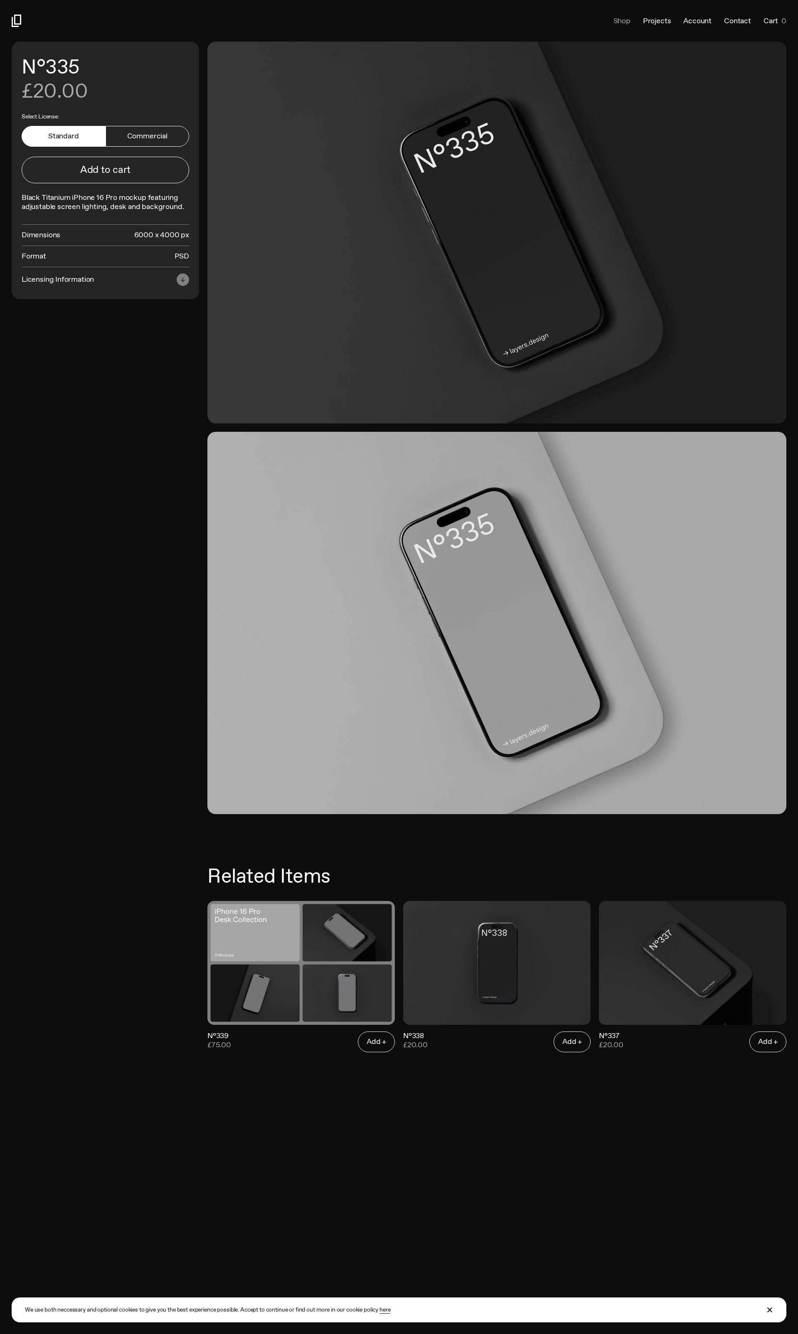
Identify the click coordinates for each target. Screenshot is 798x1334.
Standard (63, 136)
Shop (622, 21)
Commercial (147, 136)
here (384, 1309)
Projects (657, 21)
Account (697, 21)
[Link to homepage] (205, 21)
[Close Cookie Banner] (770, 1310)
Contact (737, 21)
